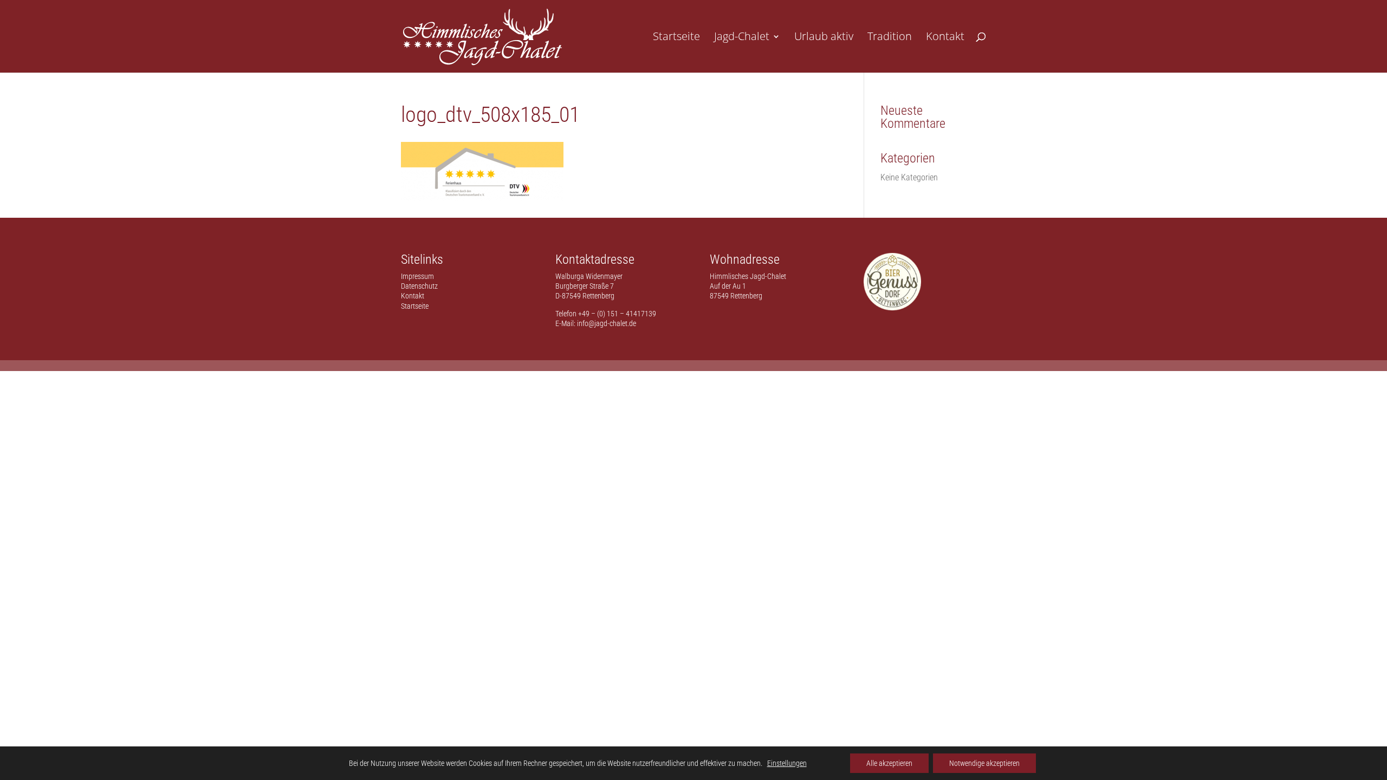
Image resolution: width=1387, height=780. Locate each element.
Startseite (676, 37)
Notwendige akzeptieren (984, 763)
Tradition (889, 37)
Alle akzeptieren (889, 763)
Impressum (417, 276)
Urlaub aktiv (823, 37)
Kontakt (945, 37)
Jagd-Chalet (741, 37)
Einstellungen (787, 763)
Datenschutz (419, 286)
